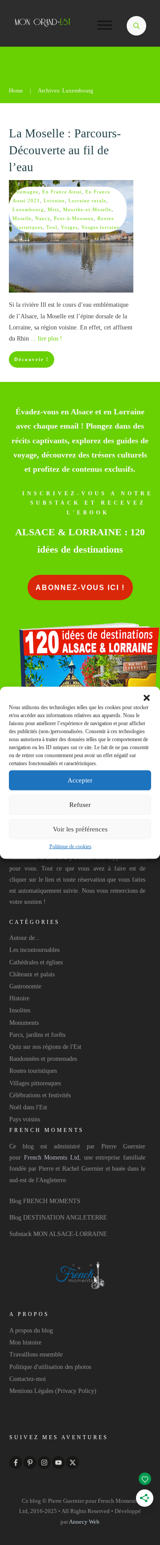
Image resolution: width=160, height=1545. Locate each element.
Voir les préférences (80, 829)
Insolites (19, 1010)
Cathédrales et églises (36, 962)
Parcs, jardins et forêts (37, 1034)
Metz (54, 209)
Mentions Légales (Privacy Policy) (52, 1391)
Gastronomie (25, 986)
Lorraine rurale (87, 200)
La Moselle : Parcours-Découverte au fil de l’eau (65, 150)
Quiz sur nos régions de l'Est (45, 1046)
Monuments (24, 1022)
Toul (51, 227)
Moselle (22, 218)
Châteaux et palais (32, 974)
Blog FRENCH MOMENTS (44, 1201)
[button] (146, 697)
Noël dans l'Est (28, 1107)
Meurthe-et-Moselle (87, 209)
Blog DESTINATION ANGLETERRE (58, 1217)
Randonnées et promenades (43, 1058)
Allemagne (25, 191)
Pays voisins (24, 1119)
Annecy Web (84, 1521)
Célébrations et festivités (40, 1095)
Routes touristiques (33, 1070)
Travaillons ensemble (36, 1354)
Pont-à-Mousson (74, 218)
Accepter (80, 780)
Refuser (80, 804)
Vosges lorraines (101, 227)
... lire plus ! (46, 338)
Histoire (19, 998)
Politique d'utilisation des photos (50, 1367)
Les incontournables (34, 950)
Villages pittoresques (35, 1083)
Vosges (69, 227)
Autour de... (24, 938)
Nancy (42, 218)
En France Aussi (62, 191)
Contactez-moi (27, 1379)
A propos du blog (31, 1330)
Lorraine (54, 200)
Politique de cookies (70, 846)
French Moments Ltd (51, 1157)
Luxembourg (28, 209)
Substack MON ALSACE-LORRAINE (58, 1234)
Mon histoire (25, 1342)
